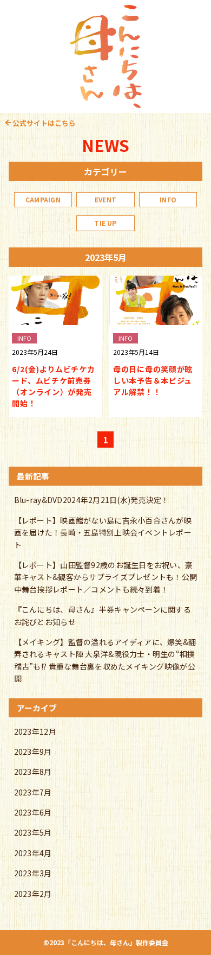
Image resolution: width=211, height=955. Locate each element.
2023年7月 (33, 792)
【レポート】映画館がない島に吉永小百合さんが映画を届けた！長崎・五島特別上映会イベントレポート (103, 532)
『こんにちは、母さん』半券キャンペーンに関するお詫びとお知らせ (102, 615)
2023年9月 (33, 751)
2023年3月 (33, 873)
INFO (168, 199)
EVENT (105, 199)
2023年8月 (33, 771)
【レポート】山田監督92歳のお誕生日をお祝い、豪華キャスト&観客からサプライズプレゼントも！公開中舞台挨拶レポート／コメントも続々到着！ (105, 577)
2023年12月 (35, 731)
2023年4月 (33, 853)
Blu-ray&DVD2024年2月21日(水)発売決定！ (91, 499)
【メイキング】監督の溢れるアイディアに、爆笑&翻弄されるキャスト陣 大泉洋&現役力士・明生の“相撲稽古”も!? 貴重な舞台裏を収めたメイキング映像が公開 (105, 660)
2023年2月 (33, 893)
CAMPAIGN (43, 199)
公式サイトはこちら (44, 122)
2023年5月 (33, 832)
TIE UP (105, 222)
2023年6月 (33, 812)
